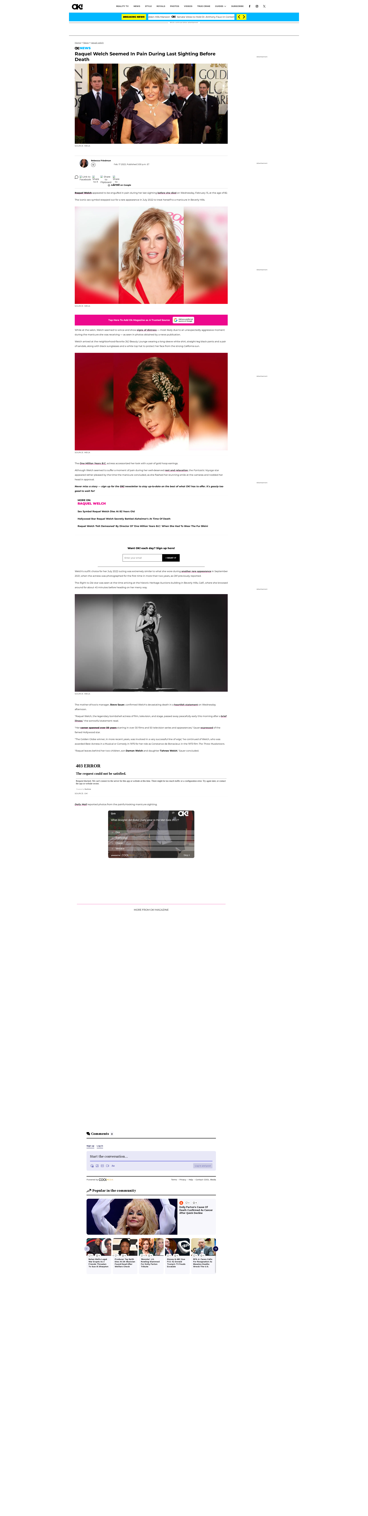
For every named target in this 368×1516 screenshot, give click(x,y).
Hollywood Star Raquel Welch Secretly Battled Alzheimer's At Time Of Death (124, 518)
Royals (161, 6)
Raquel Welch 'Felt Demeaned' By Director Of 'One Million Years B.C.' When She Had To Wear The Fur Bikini (143, 526)
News (86, 42)
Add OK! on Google (121, 185)
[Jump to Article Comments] (76, 177)
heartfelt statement (186, 704)
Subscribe (237, 6)
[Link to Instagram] (257, 6)
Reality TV (122, 6)
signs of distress (147, 330)
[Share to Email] (116, 177)
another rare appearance (196, 571)
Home (78, 42)
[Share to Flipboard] (105, 177)
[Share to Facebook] (85, 177)
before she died (167, 193)
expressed (207, 727)
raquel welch (97, 42)
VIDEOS (188, 6)
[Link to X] (264, 6)
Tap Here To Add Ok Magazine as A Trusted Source (139, 320)
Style (148, 6)
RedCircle (88, 789)
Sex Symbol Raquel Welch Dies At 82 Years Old (106, 511)
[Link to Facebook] (249, 6)
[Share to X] (95, 177)
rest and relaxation (176, 470)
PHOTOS (174, 6)
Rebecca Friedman (101, 160)
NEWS (137, 6)
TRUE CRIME (203, 6)
